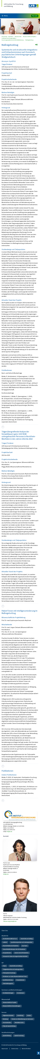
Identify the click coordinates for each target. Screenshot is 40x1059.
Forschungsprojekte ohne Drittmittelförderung (13, 40)
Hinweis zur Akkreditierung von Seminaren (22, 1019)
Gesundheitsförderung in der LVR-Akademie (14, 949)
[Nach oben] (3, 427)
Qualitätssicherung (7, 980)
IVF (3, 963)
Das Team (24, 946)
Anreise (29, 1015)
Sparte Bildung (7, 1035)
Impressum (5, 1049)
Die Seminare (20, 993)
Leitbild (5, 942)
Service (4, 1012)
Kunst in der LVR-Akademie (21, 953)
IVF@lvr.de (9, 831)
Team (4, 966)
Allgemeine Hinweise (8, 1015)
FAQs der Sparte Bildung (9, 1026)
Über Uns (5, 931)
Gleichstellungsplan (8, 983)
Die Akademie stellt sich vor (10, 938)
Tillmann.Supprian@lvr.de (9, 921)
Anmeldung (20, 1015)
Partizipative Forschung (9, 973)
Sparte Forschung (19, 1035)
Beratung (5, 1019)
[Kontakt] (38, 1053)
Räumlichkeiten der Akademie (10, 946)
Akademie (5, 936)
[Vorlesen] (37, 45)
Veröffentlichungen (8, 1032)
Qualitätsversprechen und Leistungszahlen (21, 942)
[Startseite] (33, 6)
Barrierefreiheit (26, 1049)
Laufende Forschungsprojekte (9, 38)
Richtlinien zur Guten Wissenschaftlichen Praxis (15, 976)
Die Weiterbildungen (8, 993)
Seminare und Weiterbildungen (12, 990)
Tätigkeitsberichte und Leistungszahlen (13, 969)
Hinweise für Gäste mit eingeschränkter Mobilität (15, 956)
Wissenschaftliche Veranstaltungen (11, 1006)
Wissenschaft (18, 36)
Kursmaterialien (7, 1022)
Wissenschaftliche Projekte (29, 36)
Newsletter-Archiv (19, 1022)
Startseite (10, 36)
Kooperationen (7, 953)
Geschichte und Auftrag (26, 938)
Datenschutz (14, 1049)
